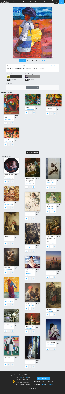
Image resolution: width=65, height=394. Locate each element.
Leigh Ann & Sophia (51, 342)
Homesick (28, 361)
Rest (5, 324)
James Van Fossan (50, 344)
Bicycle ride (49, 108)
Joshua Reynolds (29, 183)
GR (11, 240)
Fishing (27, 107)
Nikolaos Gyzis (7, 240)
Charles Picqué (50, 243)
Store (45, 1)
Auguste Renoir (50, 208)
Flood (5, 299)
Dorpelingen (49, 309)
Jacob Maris (49, 311)
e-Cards (31, 1)
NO (10, 269)
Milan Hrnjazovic (7, 178)
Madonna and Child (8, 174)
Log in (43, 384)
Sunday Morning (29, 213)
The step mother (8, 236)
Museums (25, 1)
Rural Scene (49, 271)
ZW (50, 184)
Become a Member (43, 378)
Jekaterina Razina (8, 204)
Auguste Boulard (29, 305)
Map (14, 1)
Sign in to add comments (32, 87)
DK (53, 273)
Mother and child (29, 269)
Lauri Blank (28, 214)
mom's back (49, 180)
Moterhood (28, 326)
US (31, 214)
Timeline (27, 245)
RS (12, 178)
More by (32, 152)
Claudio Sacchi (29, 328)
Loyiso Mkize (28, 247)
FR (33, 305)
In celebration (7, 139)
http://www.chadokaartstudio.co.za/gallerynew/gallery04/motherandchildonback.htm (27, 69)
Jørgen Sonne (49, 273)
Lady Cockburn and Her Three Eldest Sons (30, 180)
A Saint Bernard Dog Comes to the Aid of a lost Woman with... (51, 238)
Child (5, 202)
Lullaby (5, 267)
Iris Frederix (28, 363)
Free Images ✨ (38, 1)
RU (12, 361)
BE (53, 243)
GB (33, 183)
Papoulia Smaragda (8, 326)
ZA (12, 119)
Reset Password (49, 384)
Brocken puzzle (8, 116)
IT (32, 328)
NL (29, 275)
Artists (19, 1)
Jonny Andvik (7, 269)
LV (12, 204)
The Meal (28, 303)
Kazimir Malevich (7, 361)
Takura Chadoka (54, 65)
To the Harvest (7, 357)
